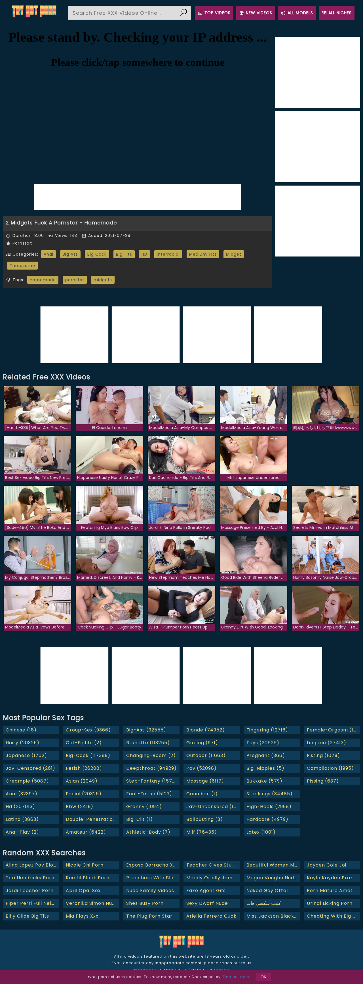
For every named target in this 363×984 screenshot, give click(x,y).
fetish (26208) (84, 768)
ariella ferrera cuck (211, 916)
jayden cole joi (326, 865)
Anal (48, 254)
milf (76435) (201, 832)
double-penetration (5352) (92, 819)
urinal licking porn (330, 903)
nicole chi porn (85, 865)
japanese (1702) (26, 755)
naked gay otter (267, 890)
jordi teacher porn (30, 890)
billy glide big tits (27, 916)
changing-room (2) (151, 755)
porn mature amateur (333, 890)
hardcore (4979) (267, 819)
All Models (300, 13)
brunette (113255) (148, 742)
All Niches (340, 13)
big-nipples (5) (265, 768)
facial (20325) (84, 793)
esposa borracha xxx (152, 865)
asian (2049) (82, 781)
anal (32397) (21, 793)
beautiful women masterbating (273, 865)
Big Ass (70, 254)
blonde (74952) (205, 730)
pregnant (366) (265, 755)
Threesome (22, 265)
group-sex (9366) (88, 730)
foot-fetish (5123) (149, 793)
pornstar (74, 280)
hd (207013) (20, 806)
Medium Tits (203, 254)
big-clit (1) (139, 819)
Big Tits (124, 254)
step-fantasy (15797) (153, 781)
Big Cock (97, 254)
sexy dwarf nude (207, 903)
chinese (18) (21, 730)
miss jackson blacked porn (273, 916)
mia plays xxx (82, 916)
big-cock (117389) (88, 755)
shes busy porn (145, 903)
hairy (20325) (22, 742)
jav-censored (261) (30, 768)
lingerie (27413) (326, 742)
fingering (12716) (267, 730)
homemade (43, 280)
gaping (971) (202, 742)
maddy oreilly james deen (213, 877)
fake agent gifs (206, 890)
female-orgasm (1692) (333, 730)
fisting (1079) (323, 755)
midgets (103, 280)
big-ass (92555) (146, 730)
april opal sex (83, 890)
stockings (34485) (269, 793)
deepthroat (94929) (151, 768)
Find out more (236, 976)
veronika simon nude (92, 903)
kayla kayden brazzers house (333, 877)
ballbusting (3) (204, 819)
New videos (259, 13)
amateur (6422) (86, 832)
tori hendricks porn (30, 877)
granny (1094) (144, 806)
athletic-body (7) (148, 832)
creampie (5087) (27, 781)
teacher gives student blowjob (213, 865)
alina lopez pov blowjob (32, 865)
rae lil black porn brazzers (92, 877)
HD (144, 254)
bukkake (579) (264, 781)
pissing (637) (323, 781)
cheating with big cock (333, 916)
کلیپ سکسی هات (263, 903)
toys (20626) (262, 742)
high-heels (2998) (269, 806)
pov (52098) (201, 768)
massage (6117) (205, 781)
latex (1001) (261, 832)
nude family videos (150, 890)
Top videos (217, 13)
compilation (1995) (330, 768)
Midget (233, 254)
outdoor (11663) (206, 755)
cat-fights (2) (84, 742)
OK (263, 977)
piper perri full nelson (32, 903)
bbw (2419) (79, 806)
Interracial (168, 254)
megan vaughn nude (271, 877)
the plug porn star (149, 916)
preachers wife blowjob (153, 877)
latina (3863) (22, 819)
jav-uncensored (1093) (213, 806)
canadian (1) (202, 793)
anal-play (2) (22, 832)
